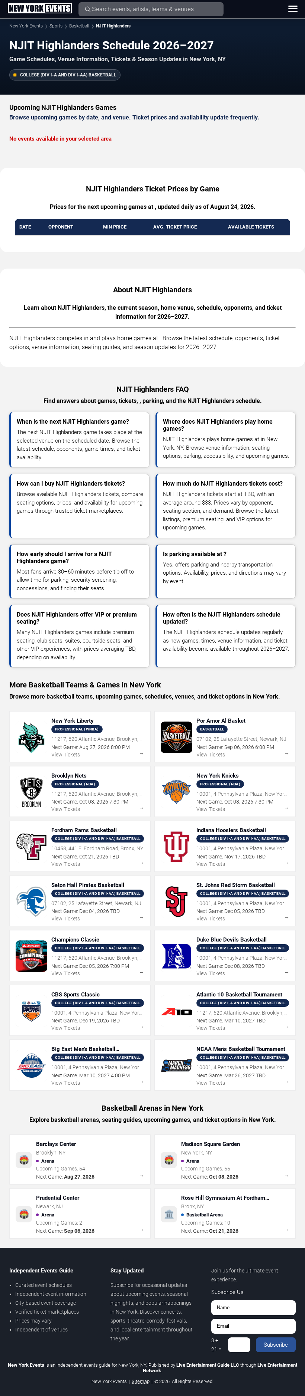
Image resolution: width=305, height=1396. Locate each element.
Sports (55, 26)
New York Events (26, 26)
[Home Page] (39, 9)
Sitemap (141, 1381)
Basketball (79, 26)
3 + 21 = (216, 1344)
